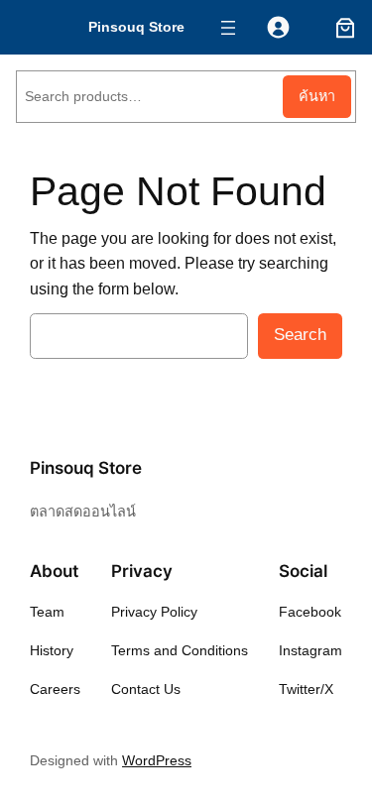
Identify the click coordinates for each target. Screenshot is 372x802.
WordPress (156, 760)
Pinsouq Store (136, 27)
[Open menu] (228, 28)
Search (300, 334)
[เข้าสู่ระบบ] (278, 27)
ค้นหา (317, 96)
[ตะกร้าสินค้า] (341, 28)
